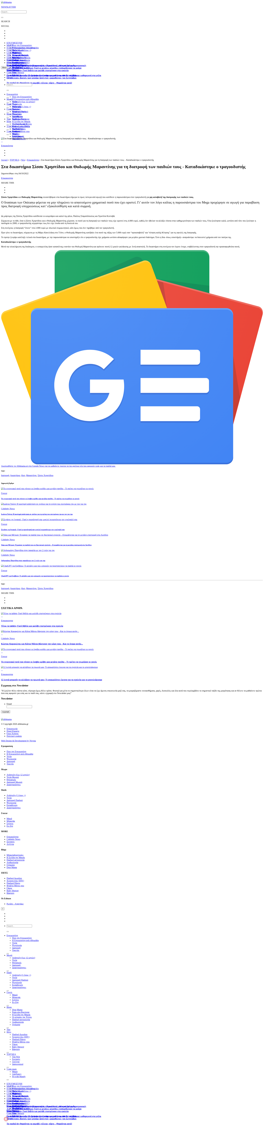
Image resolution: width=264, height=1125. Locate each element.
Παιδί (9, 104)
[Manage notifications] (6, 1119)
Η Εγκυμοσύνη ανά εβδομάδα (20, 754)
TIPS (9, 55)
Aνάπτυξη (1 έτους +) (21, 50)
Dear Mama (17, 116)
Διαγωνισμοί (17, 1064)
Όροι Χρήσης (13, 733)
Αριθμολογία (12, 862)
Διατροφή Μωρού (14, 782)
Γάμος (9, 888)
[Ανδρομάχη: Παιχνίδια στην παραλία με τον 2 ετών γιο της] (132, 550)
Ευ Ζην (10, 826)
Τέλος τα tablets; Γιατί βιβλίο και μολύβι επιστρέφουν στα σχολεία (38, 70)
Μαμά (14, 111)
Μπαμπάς (16, 114)
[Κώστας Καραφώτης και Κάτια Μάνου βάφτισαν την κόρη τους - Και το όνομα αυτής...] (132, 631)
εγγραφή (5, 712)
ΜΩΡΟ (10, 45)
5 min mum (11, 131)
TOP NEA (11, 60)
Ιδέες (9, 121)
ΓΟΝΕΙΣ (10, 50)
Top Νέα (16, 129)
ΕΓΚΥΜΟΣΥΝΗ (14, 43)
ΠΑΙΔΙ (10, 48)
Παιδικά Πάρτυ (13, 883)
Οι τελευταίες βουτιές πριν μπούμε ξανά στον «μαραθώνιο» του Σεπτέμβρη (41, 78)
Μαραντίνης (31, 475)
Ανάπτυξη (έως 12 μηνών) (23, 48)
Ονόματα (11, 865)
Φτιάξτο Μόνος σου (21, 131)
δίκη (23, 475)
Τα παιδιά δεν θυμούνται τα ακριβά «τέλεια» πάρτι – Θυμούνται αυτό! (39, 83)
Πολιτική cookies (14, 736)
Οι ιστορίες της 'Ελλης (22, 1017)
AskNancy (16, 136)
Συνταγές (11, 842)
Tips (8, 119)
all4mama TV (13, 62)
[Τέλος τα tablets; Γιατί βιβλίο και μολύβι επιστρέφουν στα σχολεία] (132, 613)
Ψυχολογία (11, 759)
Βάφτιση (10, 893)
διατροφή (5, 475)
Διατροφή (11, 761)
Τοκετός (10, 764)
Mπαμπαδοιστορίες (20, 55)
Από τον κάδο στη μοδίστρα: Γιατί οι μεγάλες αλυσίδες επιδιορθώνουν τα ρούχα (44, 68)
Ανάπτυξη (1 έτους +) (21, 106)
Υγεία (14, 104)
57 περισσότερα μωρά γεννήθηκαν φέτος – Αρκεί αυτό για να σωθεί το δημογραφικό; (46, 65)
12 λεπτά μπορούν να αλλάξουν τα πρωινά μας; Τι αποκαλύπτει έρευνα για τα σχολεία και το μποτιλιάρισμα (51, 680)
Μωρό (9, 99)
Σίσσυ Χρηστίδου (45, 475)
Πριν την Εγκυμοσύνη (22, 45)
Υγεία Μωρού (13, 777)
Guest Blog (11, 72)
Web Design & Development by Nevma (18, 741)
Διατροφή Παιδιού (20, 111)
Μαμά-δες (16, 67)
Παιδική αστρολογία (15, 860)
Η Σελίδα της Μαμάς (21, 58)
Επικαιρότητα (7, 146)
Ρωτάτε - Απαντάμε (15, 904)
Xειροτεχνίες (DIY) (20, 126)
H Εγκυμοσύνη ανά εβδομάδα (25, 99)
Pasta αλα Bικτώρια (20, 119)
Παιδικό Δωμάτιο (19, 60)
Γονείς (9, 109)
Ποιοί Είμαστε (13, 731)
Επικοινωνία (12, 728)
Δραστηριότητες (14, 784)
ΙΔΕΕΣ (10, 58)
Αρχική (4, 160)
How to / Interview (20, 65)
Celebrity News (13, 839)
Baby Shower (18, 72)
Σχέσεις (10, 823)
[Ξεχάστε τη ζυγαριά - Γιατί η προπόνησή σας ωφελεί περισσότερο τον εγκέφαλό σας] (132, 519)
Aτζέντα (10, 844)
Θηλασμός (11, 780)
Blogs (9, 114)
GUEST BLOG (14, 53)
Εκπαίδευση (12, 805)
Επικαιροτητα (12, 70)
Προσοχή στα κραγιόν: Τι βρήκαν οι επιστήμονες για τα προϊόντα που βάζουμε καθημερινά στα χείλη (54, 75)
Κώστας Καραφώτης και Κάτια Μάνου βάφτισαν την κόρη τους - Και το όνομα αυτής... (42, 644)
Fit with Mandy (19, 1076)
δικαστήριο (15, 475)
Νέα (23, 160)
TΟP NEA (11, 126)
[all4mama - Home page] (6, 2)
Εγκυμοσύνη (12, 94)
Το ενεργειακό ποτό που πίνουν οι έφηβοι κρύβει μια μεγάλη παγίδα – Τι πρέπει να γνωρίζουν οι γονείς (49, 662)
